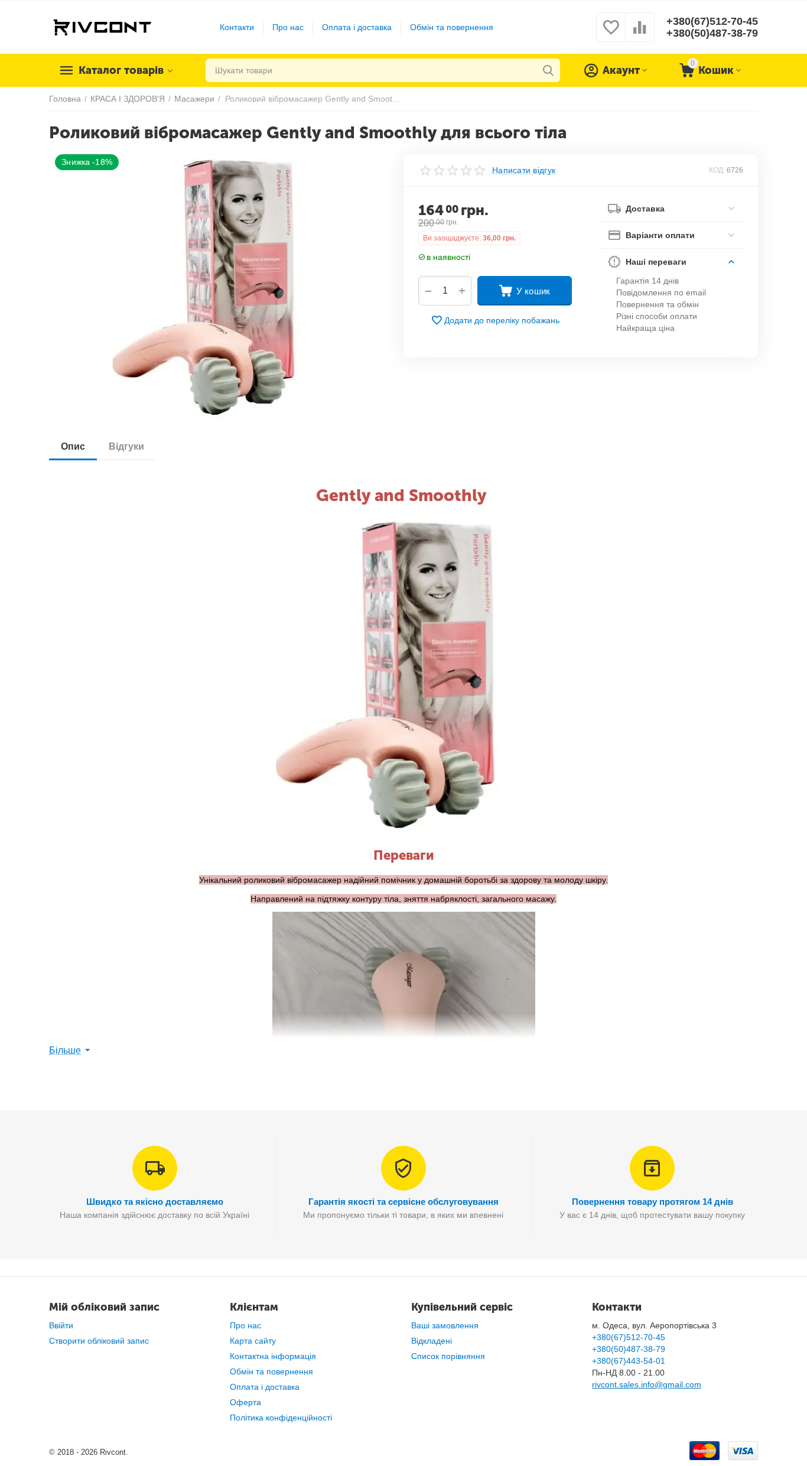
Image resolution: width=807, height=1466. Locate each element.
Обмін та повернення (451, 27)
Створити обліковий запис (99, 1340)
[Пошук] (548, 70)
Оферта (245, 1402)
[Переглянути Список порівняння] (639, 33)
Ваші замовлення (445, 1325)
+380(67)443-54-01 (628, 1361)
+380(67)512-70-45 (712, 21)
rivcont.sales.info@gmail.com (646, 1384)
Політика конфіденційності (281, 1417)
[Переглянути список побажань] (610, 33)
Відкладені (431, 1340)
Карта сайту (253, 1340)
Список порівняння (448, 1356)
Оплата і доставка (357, 27)
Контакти (237, 27)
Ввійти (61, 1325)
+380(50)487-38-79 (712, 33)
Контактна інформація (273, 1356)
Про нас (288, 27)
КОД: (717, 170)
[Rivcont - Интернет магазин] (102, 26)
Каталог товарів (121, 70)
